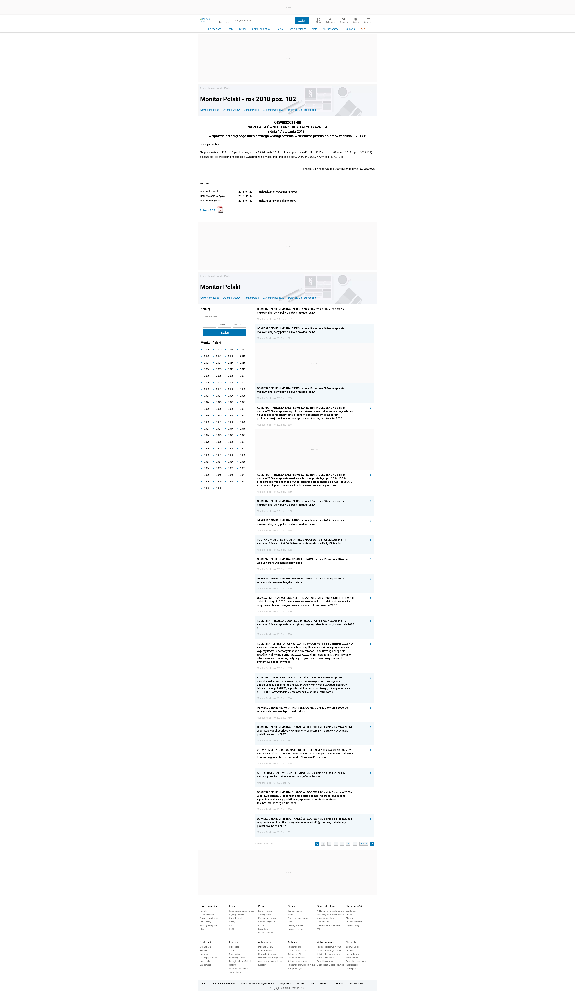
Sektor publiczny (261, 29)
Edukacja (350, 29)
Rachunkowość (207, 914)
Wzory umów (352, 957)
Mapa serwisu (356, 983)
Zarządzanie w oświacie (240, 961)
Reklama (338, 983)
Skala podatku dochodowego (330, 965)
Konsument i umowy (267, 918)
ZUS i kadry (205, 922)
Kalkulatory (293, 942)
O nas (203, 983)
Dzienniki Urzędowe (273, 110)
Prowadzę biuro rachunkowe (330, 914)
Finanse (350, 918)
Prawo (279, 29)
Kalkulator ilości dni (297, 950)
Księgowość (214, 29)
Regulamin (285, 983)
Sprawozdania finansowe (328, 925)
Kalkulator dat (294, 947)
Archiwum (350, 950)
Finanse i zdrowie (296, 929)
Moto (314, 29)
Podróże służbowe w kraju (329, 947)
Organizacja (205, 947)
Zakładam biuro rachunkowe (330, 911)
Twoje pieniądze (297, 29)
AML (319, 929)
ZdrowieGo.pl (352, 947)
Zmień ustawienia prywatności (257, 983)
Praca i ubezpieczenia (298, 918)
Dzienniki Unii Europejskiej (302, 110)
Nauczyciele (234, 954)
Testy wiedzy (235, 972)
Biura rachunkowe (326, 906)
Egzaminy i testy (237, 957)
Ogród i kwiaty (352, 925)
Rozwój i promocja (208, 957)
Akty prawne (264, 942)
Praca (261, 925)
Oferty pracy (352, 968)
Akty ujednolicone (209, 110)
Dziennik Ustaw (231, 110)
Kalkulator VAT (294, 954)
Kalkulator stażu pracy (298, 961)
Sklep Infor (263, 929)
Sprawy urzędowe (266, 922)
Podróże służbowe (325, 957)
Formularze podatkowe (357, 961)
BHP (231, 925)
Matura (232, 965)
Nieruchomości (331, 29)
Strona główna (207, 88)
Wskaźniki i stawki (326, 942)
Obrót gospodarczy (209, 918)
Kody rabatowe (353, 954)
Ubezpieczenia (236, 918)
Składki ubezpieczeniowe (328, 954)
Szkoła (232, 950)
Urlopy (232, 922)
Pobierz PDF (207, 210)
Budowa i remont (354, 922)
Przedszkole (235, 947)
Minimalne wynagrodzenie (329, 950)
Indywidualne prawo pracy (241, 911)
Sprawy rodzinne (266, 911)
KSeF (364, 29)
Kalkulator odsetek (296, 957)
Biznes (242, 29)
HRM (231, 929)
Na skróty (351, 942)
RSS (312, 983)
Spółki (290, 914)
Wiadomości (351, 911)
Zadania (204, 954)
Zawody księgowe (208, 925)
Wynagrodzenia (236, 914)
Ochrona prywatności (223, 983)
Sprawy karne (264, 914)
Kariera (301, 983)
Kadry (230, 29)
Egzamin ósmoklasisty (239, 968)
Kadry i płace (206, 961)
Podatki (203, 911)
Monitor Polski (223, 88)
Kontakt (324, 983)
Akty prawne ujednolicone (270, 961)
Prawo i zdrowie (265, 932)
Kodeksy (262, 965)
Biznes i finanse (295, 911)
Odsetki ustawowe (325, 961)
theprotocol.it (352, 965)
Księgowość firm (208, 906)
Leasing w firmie (295, 925)
